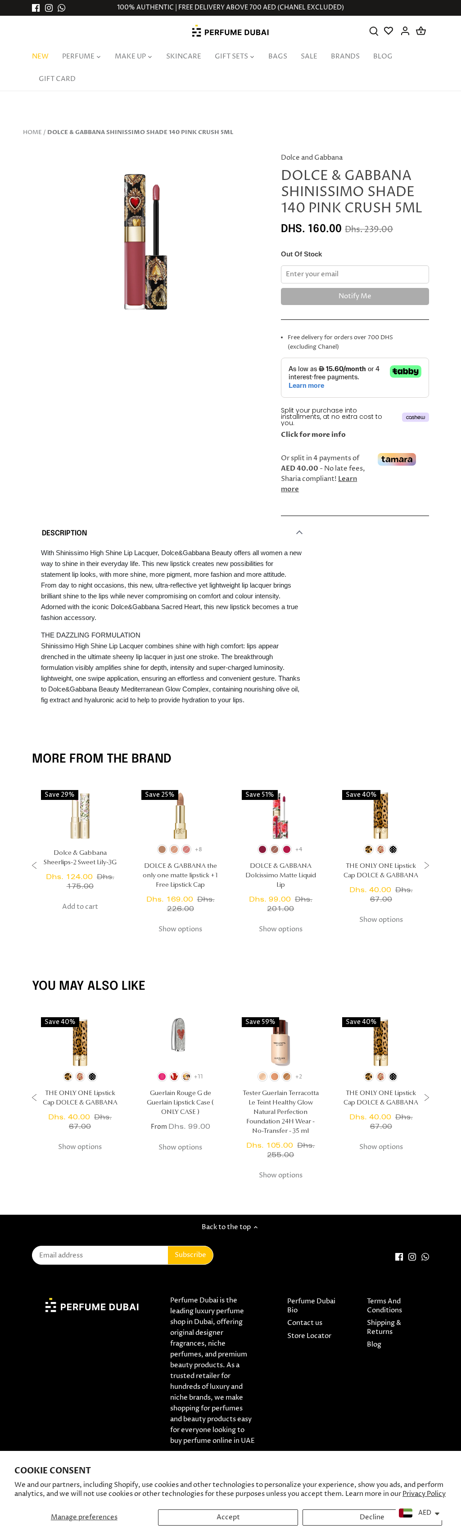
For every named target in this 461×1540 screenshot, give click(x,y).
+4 (299, 849)
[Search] (374, 30)
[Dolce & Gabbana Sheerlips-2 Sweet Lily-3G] (80, 815)
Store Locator (309, 1336)
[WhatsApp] (61, 8)
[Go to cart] (421, 30)
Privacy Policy (424, 1494)
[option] (145, 242)
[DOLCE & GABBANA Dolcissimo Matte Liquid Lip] (281, 815)
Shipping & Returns (384, 1327)
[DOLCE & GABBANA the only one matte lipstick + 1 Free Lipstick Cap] (180, 815)
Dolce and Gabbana (312, 157)
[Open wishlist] (390, 30)
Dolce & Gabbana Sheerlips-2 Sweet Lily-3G (80, 858)
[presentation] (34, 866)
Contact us (304, 1323)
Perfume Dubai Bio (311, 1306)
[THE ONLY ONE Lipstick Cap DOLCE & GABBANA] (381, 815)
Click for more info (313, 434)
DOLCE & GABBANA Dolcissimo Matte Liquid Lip (280, 876)
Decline (372, 1517)
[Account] (405, 30)
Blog (374, 1344)
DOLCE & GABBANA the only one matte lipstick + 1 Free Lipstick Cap (180, 876)
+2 (298, 1077)
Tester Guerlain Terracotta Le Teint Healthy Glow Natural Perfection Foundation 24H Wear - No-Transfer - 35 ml (281, 1112)
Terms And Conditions (384, 1306)
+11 (198, 1077)
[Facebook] (36, 8)
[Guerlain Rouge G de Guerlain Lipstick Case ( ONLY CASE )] (180, 1043)
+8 (198, 849)
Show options (180, 929)
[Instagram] (49, 8)
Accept (228, 1517)
